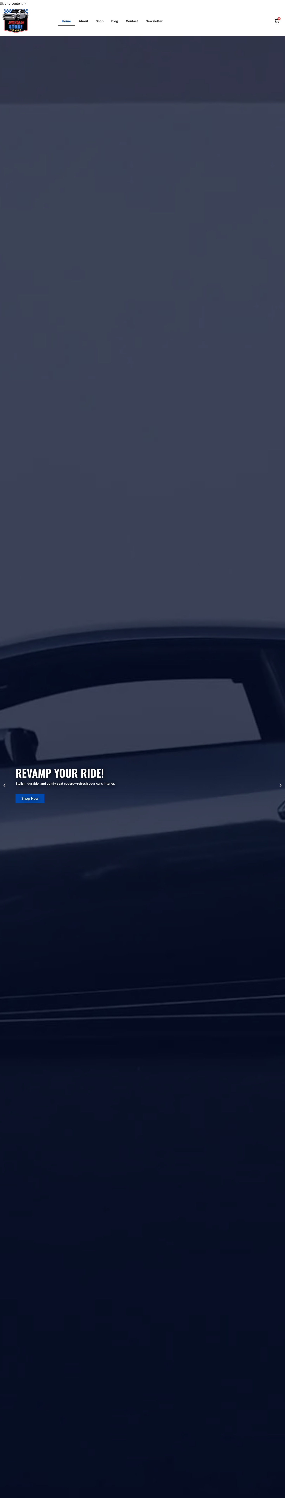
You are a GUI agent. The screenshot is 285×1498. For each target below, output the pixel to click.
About (83, 21)
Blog (114, 21)
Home (66, 21)
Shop (100, 21)
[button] (4, 785)
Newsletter (154, 21)
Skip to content (12, 3)
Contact (132, 21)
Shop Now (30, 798)
